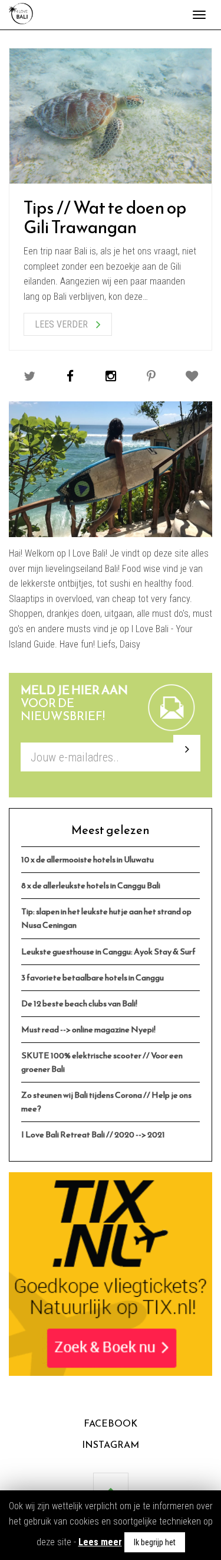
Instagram (110, 1444)
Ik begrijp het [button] (155, 1542)
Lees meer (100, 1542)
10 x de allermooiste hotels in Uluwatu (87, 859)
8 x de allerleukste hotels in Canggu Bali (90, 885)
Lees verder (62, 324)
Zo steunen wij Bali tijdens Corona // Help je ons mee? (106, 1101)
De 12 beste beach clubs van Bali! (79, 1003)
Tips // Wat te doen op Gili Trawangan (105, 217)
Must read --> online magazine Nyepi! (88, 1029)
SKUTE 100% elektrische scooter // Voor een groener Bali (102, 1062)
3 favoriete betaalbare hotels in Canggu (92, 977)
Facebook (110, 1423)
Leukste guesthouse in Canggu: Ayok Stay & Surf (108, 951)
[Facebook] (70, 376)
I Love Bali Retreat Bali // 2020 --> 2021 (93, 1134)
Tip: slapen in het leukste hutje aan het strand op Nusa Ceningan (106, 918)
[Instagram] (110, 376)
